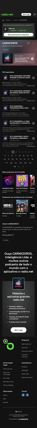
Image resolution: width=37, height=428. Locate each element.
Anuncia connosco (27, 351)
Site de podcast (7, 235)
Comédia (5, 49)
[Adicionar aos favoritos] (28, 43)
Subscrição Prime (27, 377)
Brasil (20, 411)
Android (5, 402)
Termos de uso (7, 369)
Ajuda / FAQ (25, 374)
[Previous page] (9, 152)
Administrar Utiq (8, 381)
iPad (4, 399)
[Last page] (22, 166)
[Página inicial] (3, 20)
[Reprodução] (32, 58)
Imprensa (25, 347)
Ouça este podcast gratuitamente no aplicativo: (18, 25)
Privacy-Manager (8, 385)
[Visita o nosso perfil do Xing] (27, 395)
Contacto (24, 367)
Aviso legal (6, 378)
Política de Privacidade (6, 373)
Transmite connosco (25, 356)
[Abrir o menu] (34, 14)
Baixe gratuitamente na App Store (18, 34)
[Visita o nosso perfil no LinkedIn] (23, 395)
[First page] (5, 152)
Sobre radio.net (26, 344)
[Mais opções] (33, 43)
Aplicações (25, 370)
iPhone (5, 395)
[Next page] (19, 166)
